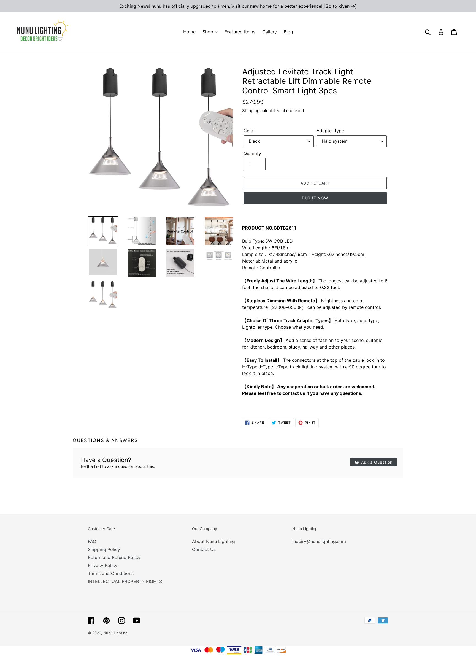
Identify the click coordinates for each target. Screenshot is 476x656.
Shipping (250, 110)
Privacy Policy (102, 565)
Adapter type (330, 130)
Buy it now (315, 198)
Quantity (252, 153)
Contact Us (204, 549)
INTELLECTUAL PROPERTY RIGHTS (125, 581)
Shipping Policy (104, 549)
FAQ (92, 541)
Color (249, 130)
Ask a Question (376, 462)
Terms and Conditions (111, 573)
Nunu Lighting (115, 633)
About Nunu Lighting (213, 541)
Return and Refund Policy (114, 557)
